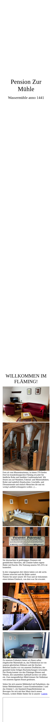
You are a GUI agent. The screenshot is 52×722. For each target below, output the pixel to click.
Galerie (44, 694)
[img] (26, 180)
